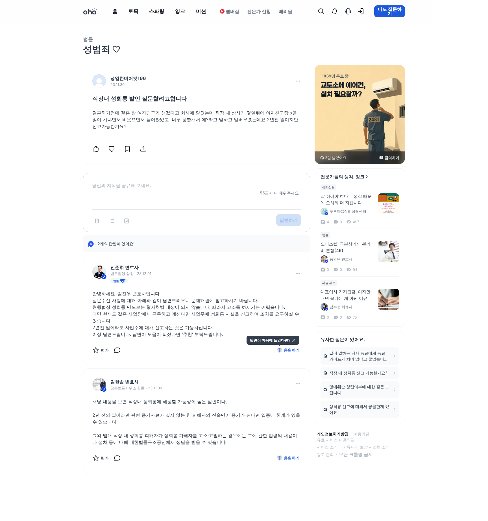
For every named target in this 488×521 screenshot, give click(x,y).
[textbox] (196, 181)
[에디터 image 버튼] (126, 221)
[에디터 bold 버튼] (97, 221)
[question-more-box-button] (298, 81)
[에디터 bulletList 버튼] (112, 221)
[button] (298, 81)
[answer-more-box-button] (298, 273)
